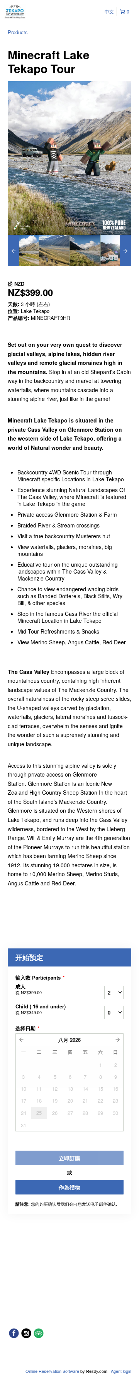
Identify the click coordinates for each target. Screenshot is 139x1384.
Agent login (121, 1371)
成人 (28, 989)
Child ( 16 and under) (40, 1009)
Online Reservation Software (52, 1371)
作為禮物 (69, 1187)
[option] (23, 250)
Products (18, 32)
